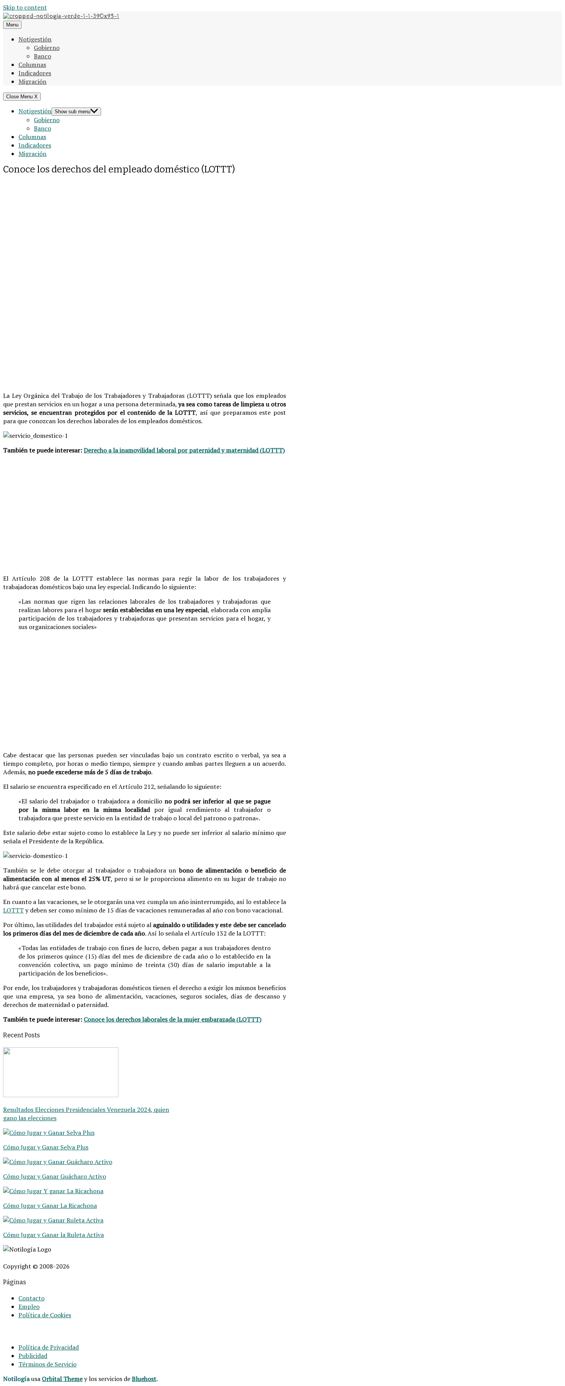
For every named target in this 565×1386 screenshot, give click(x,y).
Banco (42, 56)
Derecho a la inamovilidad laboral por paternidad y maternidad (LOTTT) (184, 450)
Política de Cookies (44, 1315)
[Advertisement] (144, 230)
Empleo (29, 1306)
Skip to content (25, 7)
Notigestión (35, 39)
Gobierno (47, 47)
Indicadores (34, 73)
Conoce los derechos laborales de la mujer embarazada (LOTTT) (172, 1019)
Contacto (31, 1298)
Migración (32, 81)
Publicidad (32, 1355)
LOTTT (13, 910)
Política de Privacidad (48, 1347)
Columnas (32, 64)
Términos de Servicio (47, 1364)
